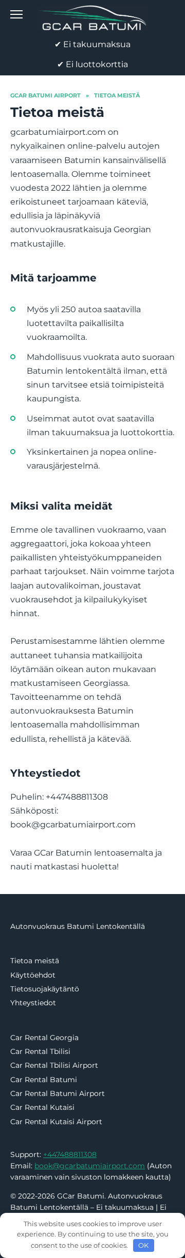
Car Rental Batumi (43, 1079)
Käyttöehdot (32, 975)
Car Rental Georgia (44, 1037)
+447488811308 (70, 1154)
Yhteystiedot (33, 1002)
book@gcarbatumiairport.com (89, 1165)
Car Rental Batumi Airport (57, 1093)
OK (143, 1245)
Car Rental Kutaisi (42, 1107)
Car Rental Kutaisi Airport (56, 1121)
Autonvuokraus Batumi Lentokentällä (77, 926)
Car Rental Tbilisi (40, 1051)
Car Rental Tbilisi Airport (54, 1065)
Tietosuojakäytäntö (44, 988)
